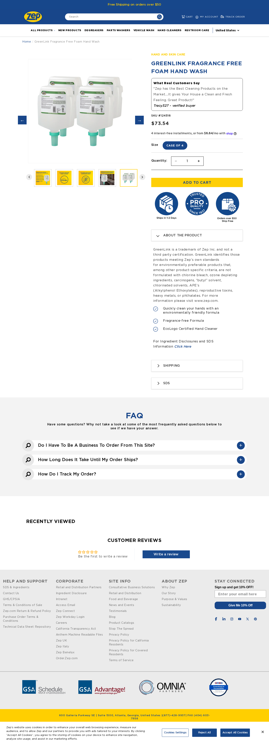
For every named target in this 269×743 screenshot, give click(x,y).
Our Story (169, 593)
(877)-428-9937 (173, 715)
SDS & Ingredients (16, 587)
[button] (180, 16)
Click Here (182, 346)
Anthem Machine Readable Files (79, 634)
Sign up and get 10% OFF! (234, 587)
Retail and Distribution (125, 593)
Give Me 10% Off (240, 605)
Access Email (65, 605)
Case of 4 (175, 145)
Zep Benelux (65, 652)
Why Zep (168, 587)
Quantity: (159, 160)
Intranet (62, 599)
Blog (112, 617)
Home (26, 41)
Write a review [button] (166, 554)
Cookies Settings (175, 732)
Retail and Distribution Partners (79, 587)
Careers (61, 623)
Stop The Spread (121, 628)
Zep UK (61, 640)
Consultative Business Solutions (132, 587)
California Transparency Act (76, 628)
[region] (134, 732)
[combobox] (114, 17)
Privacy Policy (119, 634)
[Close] (262, 731)
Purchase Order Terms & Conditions (20, 619)
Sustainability (171, 605)
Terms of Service (121, 660)
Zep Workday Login (70, 617)
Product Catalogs (121, 623)
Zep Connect (65, 611)
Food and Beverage (123, 599)
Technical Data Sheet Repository (27, 627)
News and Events (121, 605)
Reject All (204, 732)
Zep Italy (62, 646)
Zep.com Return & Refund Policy (27, 611)
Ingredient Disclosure (71, 593)
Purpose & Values (174, 599)
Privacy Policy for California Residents (129, 642)
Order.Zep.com (67, 658)
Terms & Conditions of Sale (22, 605)
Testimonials (118, 611)
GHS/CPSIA (11, 599)
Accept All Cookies (235, 732)
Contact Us (11, 593)
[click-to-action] (34, 16)
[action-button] (159, 17)
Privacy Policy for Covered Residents (128, 652)
